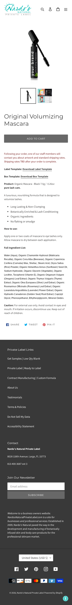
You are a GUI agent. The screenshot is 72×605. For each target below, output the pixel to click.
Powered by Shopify (53, 592)
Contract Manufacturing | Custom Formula (31, 378)
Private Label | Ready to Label (24, 368)
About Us (12, 387)
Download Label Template (37, 169)
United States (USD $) (35, 558)
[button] (65, 598)
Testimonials (14, 397)
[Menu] (66, 9)
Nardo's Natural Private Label (30, 592)
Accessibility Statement (20, 426)
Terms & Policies (16, 407)
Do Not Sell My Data (18, 416)
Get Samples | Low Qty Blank (23, 358)
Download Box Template (34, 176)
